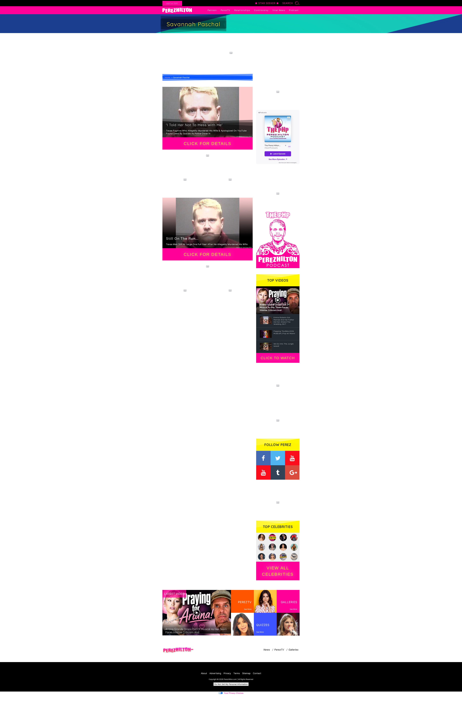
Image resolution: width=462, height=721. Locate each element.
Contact (257, 673)
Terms (236, 673)
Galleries (293, 649)
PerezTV (225, 10)
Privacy (227, 673)
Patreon (212, 10)
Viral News (279, 10)
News (266, 649)
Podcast (294, 10)
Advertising (215, 673)
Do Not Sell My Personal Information (231, 684)
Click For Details (207, 143)
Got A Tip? (172, 3)
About (204, 673)
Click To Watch (278, 358)
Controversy (261, 10)
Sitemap (246, 673)
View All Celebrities (278, 571)
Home (167, 77)
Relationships (242, 10)
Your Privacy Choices (233, 693)
